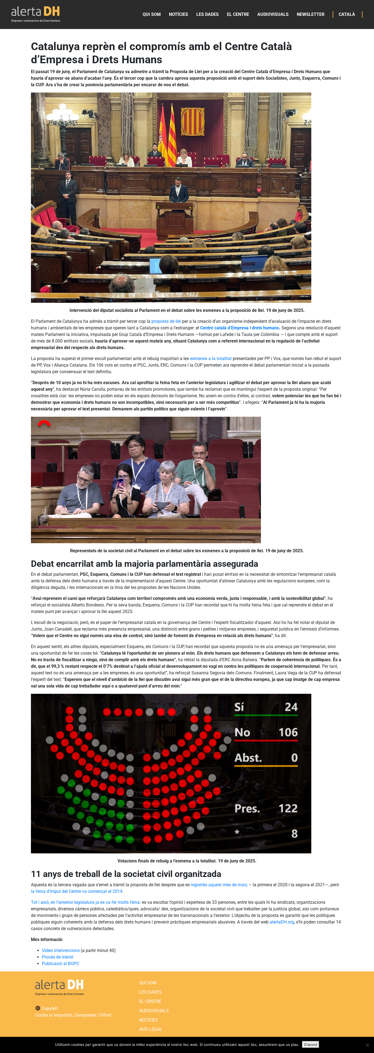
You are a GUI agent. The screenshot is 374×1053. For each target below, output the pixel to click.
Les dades (207, 14)
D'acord (310, 1044)
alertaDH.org (281, 922)
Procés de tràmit (57, 957)
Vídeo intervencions (61, 950)
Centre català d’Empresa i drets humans (239, 327)
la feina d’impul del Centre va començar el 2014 (76, 891)
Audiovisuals (273, 14)
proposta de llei (166, 321)
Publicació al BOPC (60, 963)
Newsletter (310, 14)
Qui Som (152, 14)
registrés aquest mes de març (219, 884)
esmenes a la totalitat (211, 358)
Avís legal (150, 1029)
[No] (367, 1045)
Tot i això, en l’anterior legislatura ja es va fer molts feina (85, 902)
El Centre (238, 14)
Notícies (178, 14)
